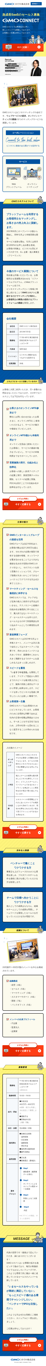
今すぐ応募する (23, 502)
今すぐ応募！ (23, 47)
